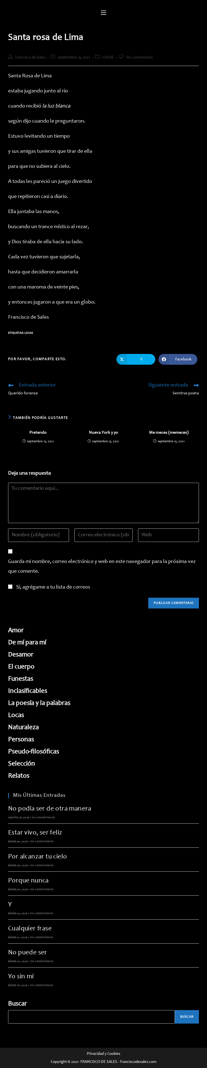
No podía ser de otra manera (49, 809)
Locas (29, 333)
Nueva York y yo (103, 432)
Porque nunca (28, 881)
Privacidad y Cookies (103, 1054)
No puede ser (27, 952)
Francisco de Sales (30, 57)
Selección (21, 764)
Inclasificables (27, 691)
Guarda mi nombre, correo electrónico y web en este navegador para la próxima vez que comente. (102, 566)
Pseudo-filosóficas (33, 752)
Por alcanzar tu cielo (37, 857)
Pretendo (38, 432)
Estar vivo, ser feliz (35, 833)
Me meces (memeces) (169, 432)
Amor (16, 630)
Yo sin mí (21, 976)
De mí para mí (27, 642)
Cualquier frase (30, 929)
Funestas (20, 679)
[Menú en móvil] (103, 13)
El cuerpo (21, 667)
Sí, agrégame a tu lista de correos (52, 587)
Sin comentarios (139, 57)
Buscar (17, 1004)
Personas (21, 739)
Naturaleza (23, 727)
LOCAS (108, 57)
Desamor (20, 655)
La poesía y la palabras (39, 703)
